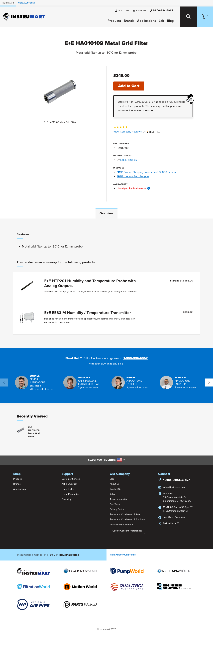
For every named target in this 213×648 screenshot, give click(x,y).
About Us (114, 483)
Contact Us (115, 489)
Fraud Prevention (70, 494)
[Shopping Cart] (205, 16)
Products (114, 21)
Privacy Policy (117, 509)
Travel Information (119, 499)
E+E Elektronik (128, 160)
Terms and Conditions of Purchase (127, 519)
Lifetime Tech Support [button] (133, 176)
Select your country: (106, 459)
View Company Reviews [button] (135, 131)
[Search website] (188, 16)
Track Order (68, 489)
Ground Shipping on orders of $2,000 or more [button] (147, 172)
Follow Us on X (171, 523)
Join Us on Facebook (174, 517)
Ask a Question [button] (69, 483)
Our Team (115, 504)
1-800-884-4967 (135, 358)
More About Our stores (123, 555)
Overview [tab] (106, 213)
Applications (146, 21)
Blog (170, 21)
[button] (139, 10)
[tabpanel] (106, 283)
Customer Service (71, 479)
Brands (129, 21)
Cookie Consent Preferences (127, 530)
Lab (161, 21)
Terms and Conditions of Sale (125, 514)
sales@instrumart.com (174, 487)
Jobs (112, 494)
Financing (67, 499)
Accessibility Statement (121, 524)
